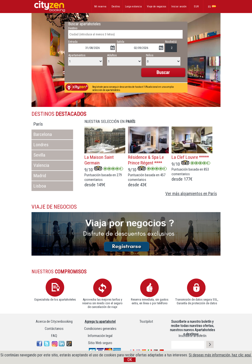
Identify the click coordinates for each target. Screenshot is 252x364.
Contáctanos (54, 329)
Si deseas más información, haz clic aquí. (220, 355)
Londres (40, 144)
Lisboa (39, 186)
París (37, 124)
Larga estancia (133, 6)
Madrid (39, 175)
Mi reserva (100, 6)
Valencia (40, 165)
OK (129, 359)
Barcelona (42, 134)
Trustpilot (146, 322)
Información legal (100, 336)
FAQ (54, 336)
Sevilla (38, 155)
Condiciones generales (100, 329)
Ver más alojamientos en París (191, 193)
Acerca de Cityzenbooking (54, 322)
